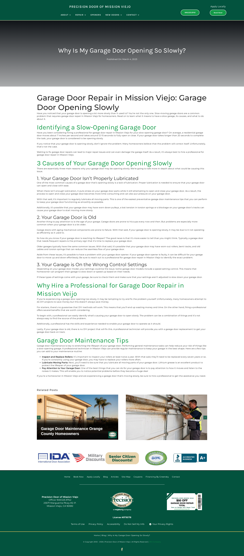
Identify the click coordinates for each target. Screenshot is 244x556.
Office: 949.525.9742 (60, 500)
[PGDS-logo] (122, 493)
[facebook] (122, 549)
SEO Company (155, 542)
